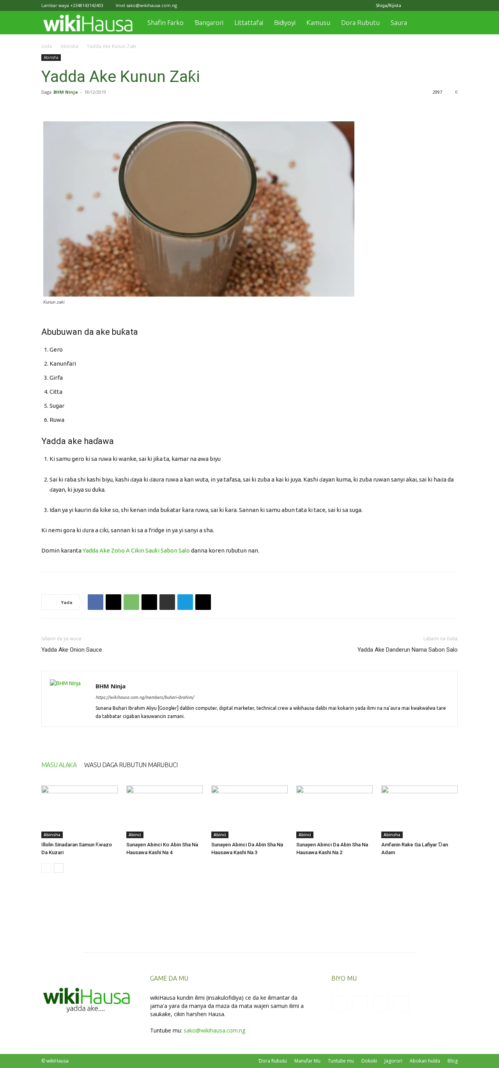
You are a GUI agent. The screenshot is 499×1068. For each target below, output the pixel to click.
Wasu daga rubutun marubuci (130, 764)
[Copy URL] (203, 602)
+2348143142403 (86, 5)
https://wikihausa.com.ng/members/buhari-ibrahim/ (145, 697)
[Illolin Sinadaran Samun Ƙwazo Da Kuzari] (79, 811)
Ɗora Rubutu (272, 1060)
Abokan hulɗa (425, 1060)
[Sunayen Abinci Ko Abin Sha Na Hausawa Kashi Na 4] (164, 811)
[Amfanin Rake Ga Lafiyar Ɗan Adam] (419, 811)
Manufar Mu (307, 1060)
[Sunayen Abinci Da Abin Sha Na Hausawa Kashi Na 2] (334, 811)
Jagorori (393, 1060)
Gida (46, 46)
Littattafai (248, 22)
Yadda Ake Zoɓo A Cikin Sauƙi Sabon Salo (136, 550)
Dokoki (369, 1060)
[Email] (149, 602)
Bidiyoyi (285, 22)
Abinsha (69, 46)
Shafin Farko (165, 22)
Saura (399, 22)
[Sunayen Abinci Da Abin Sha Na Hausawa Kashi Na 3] (249, 811)
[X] (439, 5)
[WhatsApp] (131, 602)
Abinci (135, 834)
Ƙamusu (318, 22)
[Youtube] (452, 5)
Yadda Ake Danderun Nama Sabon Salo (407, 649)
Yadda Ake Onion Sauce (71, 649)
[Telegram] (185, 602)
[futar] (167, 602)
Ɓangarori (209, 22)
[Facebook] (413, 5)
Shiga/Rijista (388, 5)
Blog (453, 1060)
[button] (448, 23)
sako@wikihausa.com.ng (151, 5)
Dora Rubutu (360, 22)
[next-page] (59, 868)
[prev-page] (46, 868)
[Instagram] (426, 5)
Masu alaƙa (58, 764)
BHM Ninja (65, 92)
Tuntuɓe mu (341, 1060)
